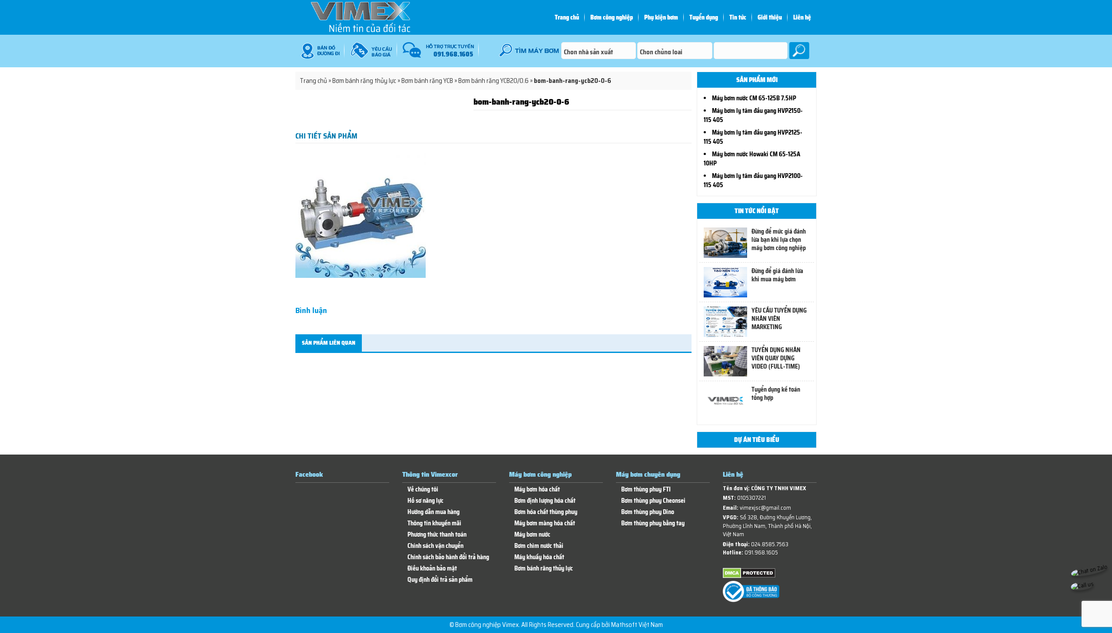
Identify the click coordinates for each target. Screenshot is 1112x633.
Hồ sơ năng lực (425, 500)
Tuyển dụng (703, 17)
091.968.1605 (761, 552)
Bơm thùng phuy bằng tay (653, 523)
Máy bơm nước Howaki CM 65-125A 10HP (752, 158)
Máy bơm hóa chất (537, 489)
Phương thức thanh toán (437, 534)
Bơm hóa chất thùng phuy (545, 512)
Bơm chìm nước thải (538, 546)
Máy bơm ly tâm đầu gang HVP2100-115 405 (753, 180)
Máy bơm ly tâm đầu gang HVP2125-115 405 (753, 137)
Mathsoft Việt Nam (637, 625)
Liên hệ (802, 17)
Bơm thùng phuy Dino (647, 512)
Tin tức (737, 17)
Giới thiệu (770, 17)
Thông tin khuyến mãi (434, 523)
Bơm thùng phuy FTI (646, 489)
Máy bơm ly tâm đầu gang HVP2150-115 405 (753, 115)
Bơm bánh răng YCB (427, 81)
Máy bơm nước (532, 534)
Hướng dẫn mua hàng (433, 512)
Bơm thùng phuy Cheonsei (653, 500)
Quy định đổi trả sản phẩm (440, 579)
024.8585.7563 (769, 544)
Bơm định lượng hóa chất (545, 500)
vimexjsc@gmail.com (765, 507)
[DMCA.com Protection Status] (749, 576)
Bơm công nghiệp (611, 17)
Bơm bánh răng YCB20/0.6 (493, 81)
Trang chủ (567, 17)
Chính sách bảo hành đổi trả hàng (448, 557)
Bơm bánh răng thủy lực (364, 81)
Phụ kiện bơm (661, 17)
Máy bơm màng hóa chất (544, 523)
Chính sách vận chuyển (435, 546)
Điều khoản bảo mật (432, 568)
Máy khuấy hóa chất (539, 557)
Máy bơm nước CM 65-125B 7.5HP (754, 98)
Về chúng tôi (422, 489)
